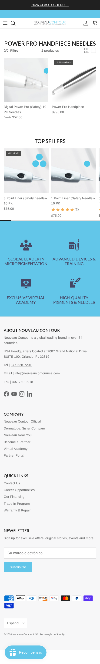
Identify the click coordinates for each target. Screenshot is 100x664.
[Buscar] (15, 23)
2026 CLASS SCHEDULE (50, 5)
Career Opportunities (19, 490)
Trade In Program (17, 503)
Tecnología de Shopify (52, 634)
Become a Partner (17, 442)
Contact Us (12, 483)
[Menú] (5, 23)
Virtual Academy (15, 449)
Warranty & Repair (17, 510)
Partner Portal (14, 455)
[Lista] (93, 50)
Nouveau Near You (18, 435)
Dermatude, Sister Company (25, 428)
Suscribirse (18, 567)
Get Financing (14, 496)
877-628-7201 (21, 365)
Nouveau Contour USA (25, 634)
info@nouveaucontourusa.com (37, 373)
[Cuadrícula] (87, 50)
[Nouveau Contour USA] (50, 23)
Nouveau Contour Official (22, 421)
